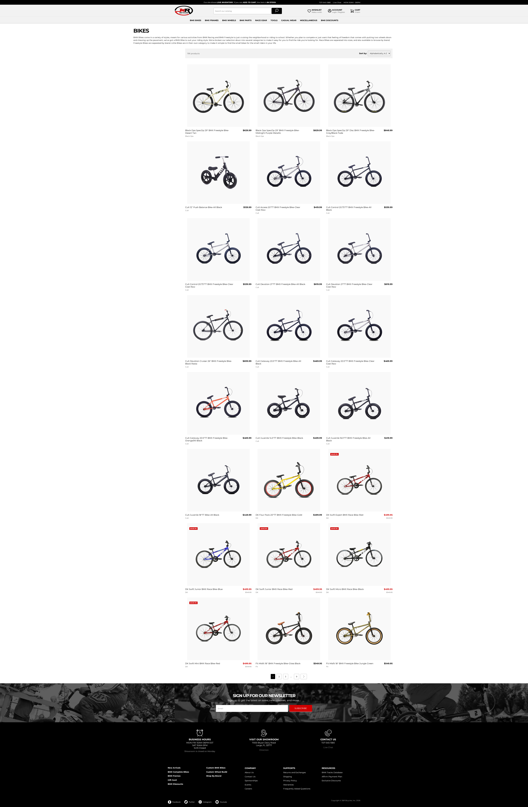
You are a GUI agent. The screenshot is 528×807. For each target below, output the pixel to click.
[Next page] (304, 676)
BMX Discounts (329, 20)
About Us (249, 772)
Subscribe (301, 708)
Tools (274, 20)
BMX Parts (245, 20)
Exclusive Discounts (331, 780)
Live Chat (337, 3)
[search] (277, 11)
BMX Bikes (195, 20)
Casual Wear (288, 20)
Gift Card (172, 780)
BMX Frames (211, 20)
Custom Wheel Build (216, 772)
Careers (248, 789)
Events (248, 785)
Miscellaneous (308, 20)
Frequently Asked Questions (296, 789)
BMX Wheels (229, 20)
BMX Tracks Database (332, 772)
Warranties (288, 785)
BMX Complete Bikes (178, 772)
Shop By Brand (213, 776)
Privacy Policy (290, 780)
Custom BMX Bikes (215, 768)
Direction (264, 750)
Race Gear (261, 20)
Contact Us (250, 776)
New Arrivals (174, 768)
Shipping (287, 776)
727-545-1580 (325, 3)
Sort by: (363, 53)
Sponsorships (251, 780)
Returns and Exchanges (294, 772)
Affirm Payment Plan (332, 776)
